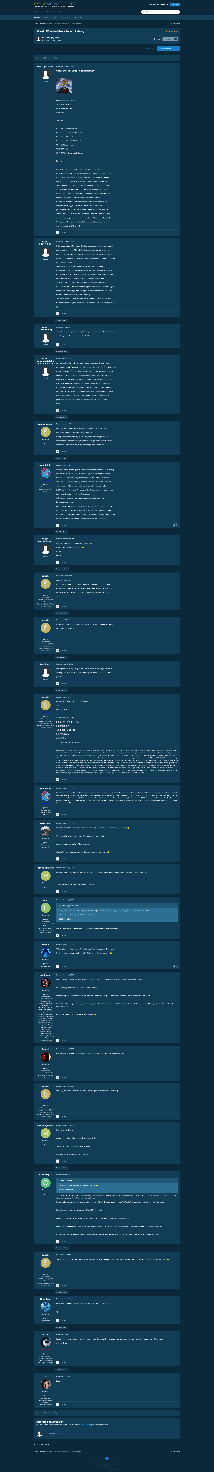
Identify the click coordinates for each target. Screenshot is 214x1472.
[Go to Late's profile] (46, 908)
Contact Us (107, 1464)
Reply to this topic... (55, 1433)
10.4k (46, 1318)
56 (46, 443)
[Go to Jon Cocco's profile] (46, 983)
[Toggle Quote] (60, 906)
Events (46, 17)
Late (45, 900)
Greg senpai (45, 1175)
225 (46, 843)
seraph (45, 576)
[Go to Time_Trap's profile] (46, 1307)
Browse (38, 12)
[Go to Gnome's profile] (46, 952)
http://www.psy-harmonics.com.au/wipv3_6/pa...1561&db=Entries (79, 1210)
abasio (45, 1334)
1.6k (46, 994)
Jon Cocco (45, 975)
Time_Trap (45, 1299)
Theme (97, 1464)
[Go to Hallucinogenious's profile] (46, 876)
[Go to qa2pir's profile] (46, 1384)
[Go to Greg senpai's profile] (46, 1183)
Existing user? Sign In (158, 4)
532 (46, 1068)
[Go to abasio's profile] (46, 1342)
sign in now (85, 1425)
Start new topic (147, 48)
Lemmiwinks (45, 465)
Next (45, 58)
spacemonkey (45, 424)
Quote (64, 233)
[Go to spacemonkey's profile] (46, 432)
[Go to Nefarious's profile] (46, 831)
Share (157, 39)
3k (46, 1396)
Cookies (116, 1464)
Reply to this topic (168, 48)
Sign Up (175, 4)
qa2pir (45, 1376)
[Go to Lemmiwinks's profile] (46, 473)
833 (46, 919)
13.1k (46, 595)
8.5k (46, 964)
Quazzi (45, 1049)
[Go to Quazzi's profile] (46, 1057)
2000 (59, 40)
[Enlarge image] (64, 85)
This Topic (168, 12)
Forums (37, 17)
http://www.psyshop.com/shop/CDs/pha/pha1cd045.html (76, 988)
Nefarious (45, 823)
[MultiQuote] (57, 232)
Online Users (64, 17)
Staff (54, 17)
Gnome (45, 944)
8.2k (46, 485)
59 (46, 887)
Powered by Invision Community (107, 1469)
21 (46, 1194)
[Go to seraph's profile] (46, 584)
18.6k (46, 1354)
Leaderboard (77, 17)
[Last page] (49, 58)
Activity (47, 12)
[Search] (177, 12)
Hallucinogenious (45, 868)
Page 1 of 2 (58, 58)
